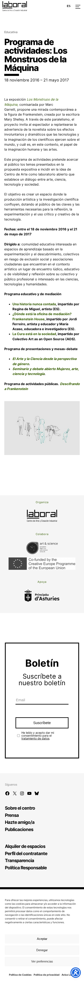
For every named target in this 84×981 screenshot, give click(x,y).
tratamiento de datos (35, 738)
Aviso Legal (68, 974)
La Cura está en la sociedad (34, 334)
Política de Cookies (20, 974)
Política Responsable (26, 867)
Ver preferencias (42, 961)
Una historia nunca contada (34, 304)
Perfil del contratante (26, 853)
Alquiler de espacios (25, 846)
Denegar (42, 950)
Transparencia (19, 860)
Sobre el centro (20, 808)
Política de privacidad (47, 974)
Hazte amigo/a (19, 822)
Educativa (11, 32)
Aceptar (42, 938)
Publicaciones (19, 829)
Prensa (12, 815)
